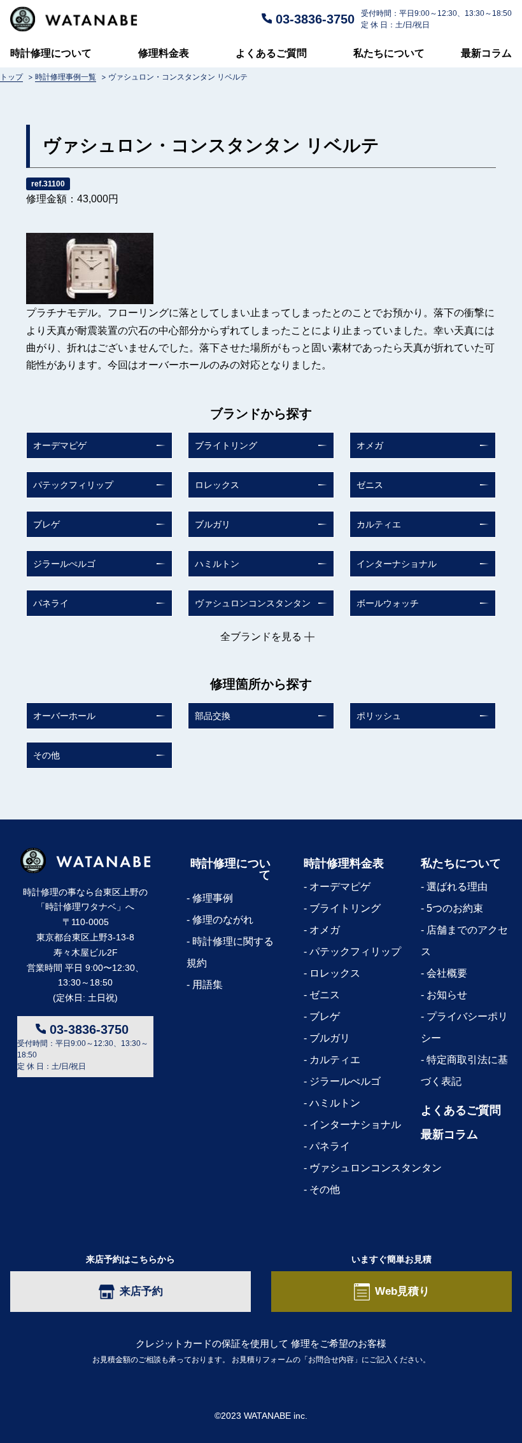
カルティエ (378, 524)
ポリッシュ (378, 716)
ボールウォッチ (387, 603)
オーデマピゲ (60, 445)
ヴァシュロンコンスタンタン (253, 603)
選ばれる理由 (457, 886)
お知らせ (447, 994)
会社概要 (447, 973)
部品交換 (212, 716)
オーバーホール (64, 716)
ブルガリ (212, 524)
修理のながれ (222, 919)
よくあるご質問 (271, 53)
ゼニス (369, 485)
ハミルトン (217, 564)
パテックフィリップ (73, 485)
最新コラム (486, 53)
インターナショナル (396, 564)
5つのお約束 (455, 908)
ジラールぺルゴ (64, 564)
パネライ (51, 603)
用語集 (207, 984)
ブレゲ (46, 524)
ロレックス (217, 485)
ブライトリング (226, 445)
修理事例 (212, 898)
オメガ (369, 445)
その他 (46, 755)
